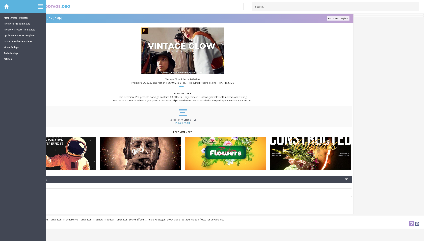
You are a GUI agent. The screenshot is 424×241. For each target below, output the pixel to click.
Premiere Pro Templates (338, 18)
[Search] (415, 6)
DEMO (182, 86)
